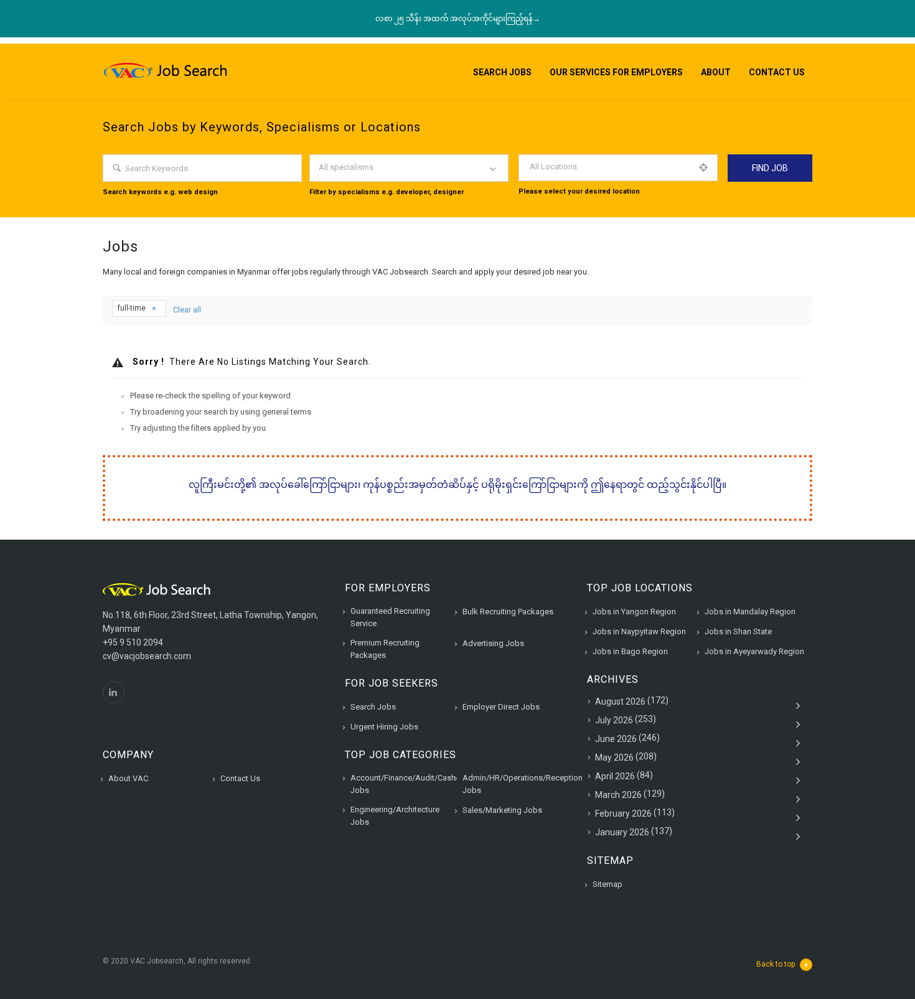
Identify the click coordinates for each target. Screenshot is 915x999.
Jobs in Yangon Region (634, 611)
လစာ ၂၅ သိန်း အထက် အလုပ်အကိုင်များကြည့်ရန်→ (457, 18)
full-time (133, 308)
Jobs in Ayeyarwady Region (754, 651)
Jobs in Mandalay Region (750, 611)
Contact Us (777, 72)
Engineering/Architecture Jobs (394, 816)
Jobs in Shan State (738, 631)
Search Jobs (502, 72)
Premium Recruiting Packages (385, 649)
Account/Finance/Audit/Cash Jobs (403, 784)
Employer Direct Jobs (501, 706)
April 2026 (615, 776)
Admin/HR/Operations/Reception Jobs (522, 784)
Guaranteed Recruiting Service (390, 617)
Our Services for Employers (616, 72)
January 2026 (622, 832)
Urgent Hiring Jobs (384, 726)
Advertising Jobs (493, 643)
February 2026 (623, 813)
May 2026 (614, 757)
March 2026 (618, 795)
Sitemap (607, 884)
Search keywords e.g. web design (160, 192)
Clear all (187, 310)
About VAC (128, 778)
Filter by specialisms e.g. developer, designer (386, 192)
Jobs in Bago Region (630, 651)
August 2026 (620, 701)
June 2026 (616, 739)
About (716, 72)
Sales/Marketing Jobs (502, 810)
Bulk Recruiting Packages (507, 611)
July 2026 (614, 720)
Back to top (775, 964)
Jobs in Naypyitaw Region (639, 631)
